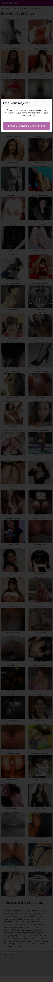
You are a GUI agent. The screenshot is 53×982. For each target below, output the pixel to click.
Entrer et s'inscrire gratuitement (26, 125)
